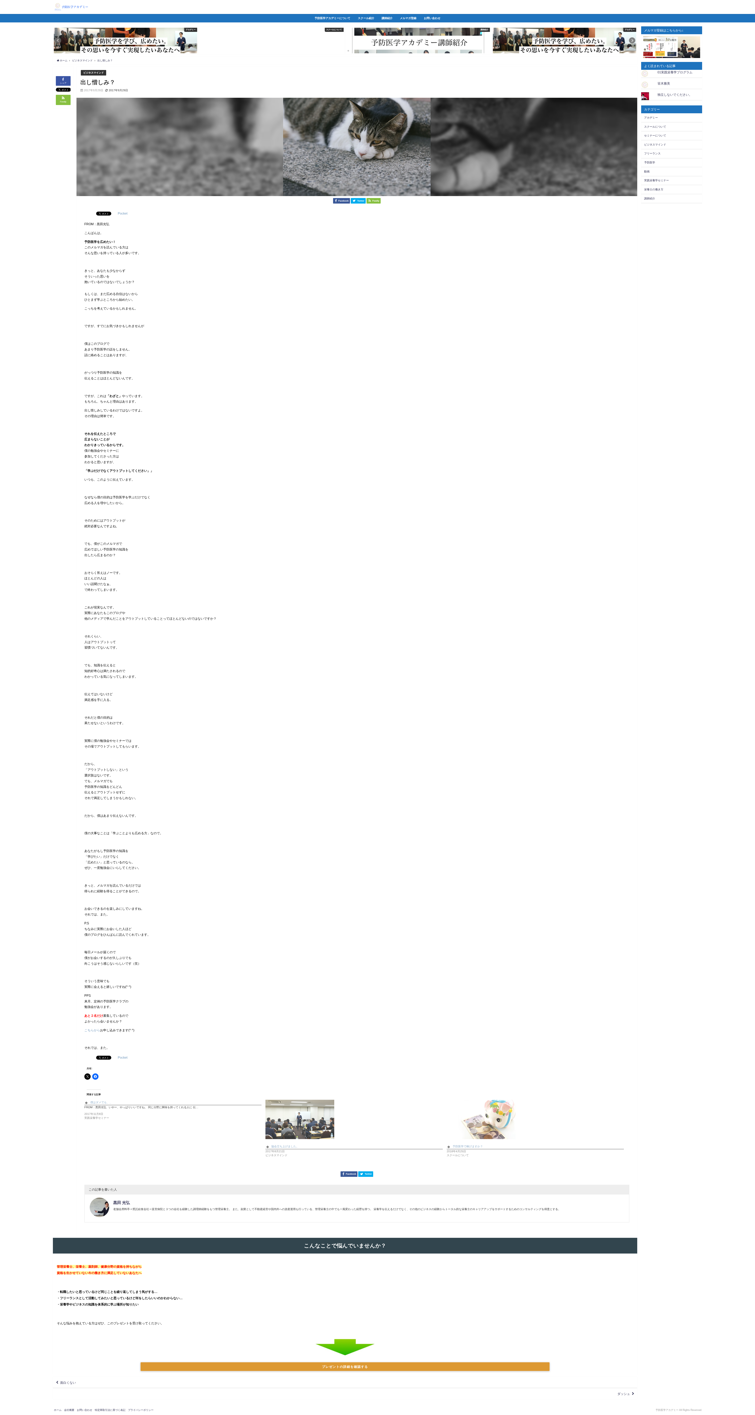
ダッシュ (623, 1393)
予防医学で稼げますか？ (468, 1146)
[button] (58, 40)
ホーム (58, 1410)
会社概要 (69, 1410)
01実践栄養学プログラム (674, 72)
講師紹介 (387, 18)
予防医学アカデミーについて (332, 18)
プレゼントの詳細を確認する (345, 1366)
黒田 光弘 (121, 1203)
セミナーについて (655, 135)
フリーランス (652, 153)
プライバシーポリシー (141, 1410)
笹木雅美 (663, 83)
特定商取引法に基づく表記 (110, 1410)
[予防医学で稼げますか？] (535, 1119)
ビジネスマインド (93, 72)
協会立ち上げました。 (285, 1146)
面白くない (68, 1382)
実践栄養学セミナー (656, 180)
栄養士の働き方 (653, 189)
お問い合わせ (432, 18)
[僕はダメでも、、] (174, 1111)
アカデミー (651, 117)
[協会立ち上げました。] (354, 1119)
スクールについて (655, 126)
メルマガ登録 (408, 18)
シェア (63, 83)
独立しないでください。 (674, 94)
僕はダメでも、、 (101, 1102)
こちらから (92, 1030)
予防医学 (649, 162)
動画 (647, 171)
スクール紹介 (366, 18)
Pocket (122, 213)
